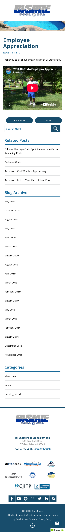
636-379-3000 (42, 449)
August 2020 (11, 219)
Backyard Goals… (14, 162)
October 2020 (12, 210)
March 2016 (11, 318)
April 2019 (10, 273)
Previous (19, 120)
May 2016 (10, 309)
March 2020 (11, 246)
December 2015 (13, 345)
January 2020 (12, 255)
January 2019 (12, 300)
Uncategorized (13, 394)
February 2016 (13, 327)
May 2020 (10, 228)
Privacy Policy (45, 519)
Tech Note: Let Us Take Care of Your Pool (27, 180)
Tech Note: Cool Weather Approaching (25, 171)
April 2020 (10, 237)
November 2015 (14, 354)
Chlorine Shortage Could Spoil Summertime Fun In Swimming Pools (31, 151)
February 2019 (13, 291)
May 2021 (10, 201)
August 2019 (11, 264)
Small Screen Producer (27, 519)
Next (48, 120)
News (6, 52)
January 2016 (12, 336)
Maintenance (11, 376)
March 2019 (11, 282)
